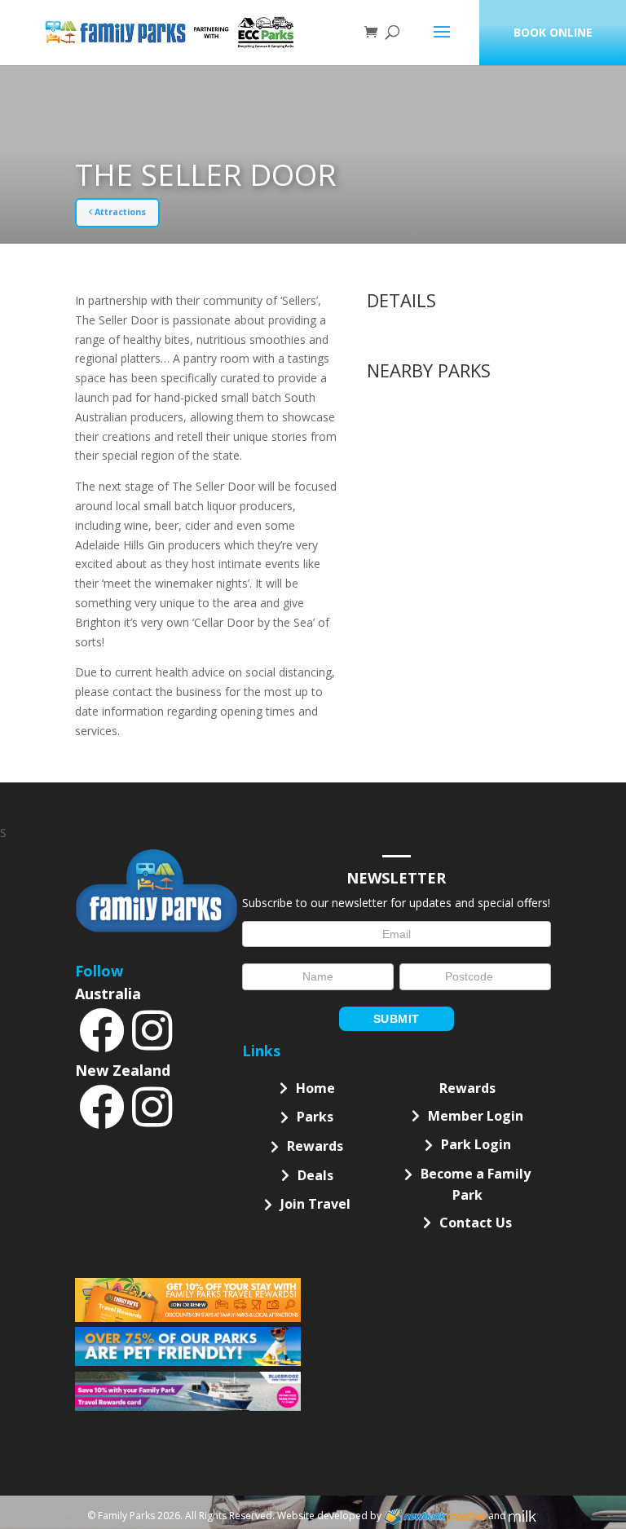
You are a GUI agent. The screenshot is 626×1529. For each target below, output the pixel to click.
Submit (396, 1018)
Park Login (476, 1144)
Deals (315, 1175)
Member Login (475, 1116)
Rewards (315, 1146)
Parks (315, 1117)
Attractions (119, 212)
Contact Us (475, 1223)
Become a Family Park (476, 1184)
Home (315, 1088)
